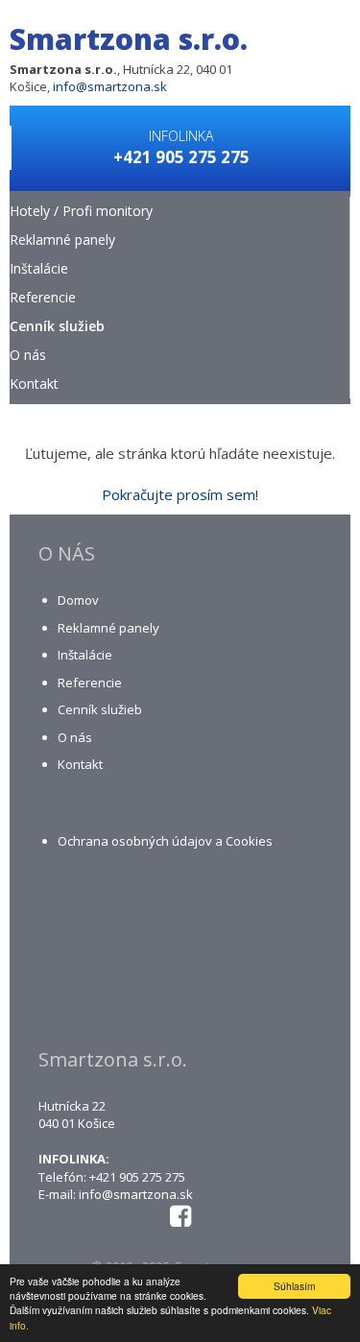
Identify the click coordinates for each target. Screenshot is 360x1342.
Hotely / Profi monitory (81, 211)
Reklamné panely (62, 239)
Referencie (43, 297)
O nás (28, 355)
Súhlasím (294, 1286)
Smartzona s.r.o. (129, 39)
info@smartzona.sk (110, 86)
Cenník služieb (57, 326)
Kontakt (34, 383)
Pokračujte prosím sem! (180, 494)
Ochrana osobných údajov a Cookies (165, 841)
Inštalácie (39, 268)
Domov (78, 600)
